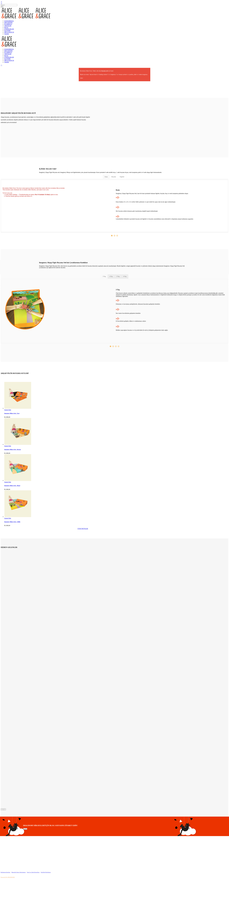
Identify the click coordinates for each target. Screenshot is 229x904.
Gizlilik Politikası (46, 867)
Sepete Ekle (7, 405)
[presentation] (2, 805)
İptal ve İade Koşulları (33, 867)
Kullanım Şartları (5, 867)
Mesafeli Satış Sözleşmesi (19, 867)
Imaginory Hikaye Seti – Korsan (12, 445)
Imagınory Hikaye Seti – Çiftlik (12, 517)
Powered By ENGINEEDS (8, 872)
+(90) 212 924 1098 (6, 863)
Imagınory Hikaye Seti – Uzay (12, 409)
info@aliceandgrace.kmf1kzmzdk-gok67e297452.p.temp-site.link (19, 864)
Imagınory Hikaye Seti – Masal (12, 481)
